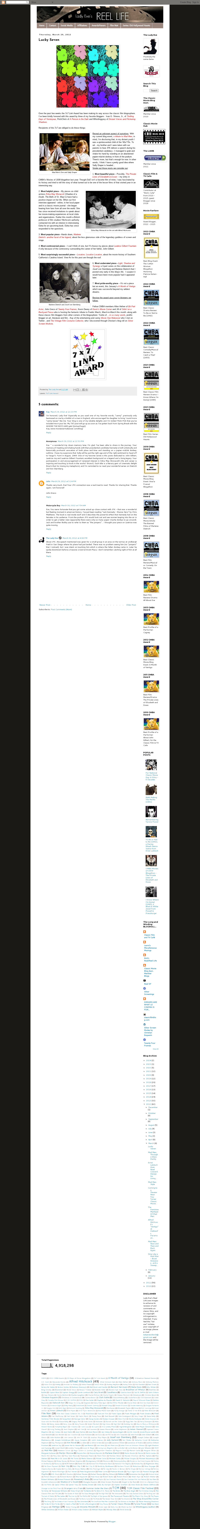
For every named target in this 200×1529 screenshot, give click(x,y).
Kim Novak (72, 1442)
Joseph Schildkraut (62, 1440)
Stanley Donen (87, 1484)
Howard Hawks (46, 1427)
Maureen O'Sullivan (131, 1456)
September (153, 1119)
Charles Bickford (62, 1395)
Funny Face (96, 1416)
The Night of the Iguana (98, 1496)
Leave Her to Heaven (73, 1445)
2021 (149, 1071)
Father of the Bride (134, 1410)
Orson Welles (80, 1469)
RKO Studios (68, 1474)
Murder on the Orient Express (140, 1461)
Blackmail (59, 1389)
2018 (149, 1082)
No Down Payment (51, 1466)
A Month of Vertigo (118, 1378)
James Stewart (136, 1429)
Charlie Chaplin (108, 1395)
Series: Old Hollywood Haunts (136, 25)
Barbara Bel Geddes (48, 1387)
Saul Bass (152, 1479)
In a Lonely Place (109, 1426)
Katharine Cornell (141, 1440)
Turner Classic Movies (120, 1504)
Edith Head (62, 1408)
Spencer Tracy (73, 1484)
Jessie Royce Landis (148, 1432)
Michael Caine (101, 1458)
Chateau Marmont (123, 1395)
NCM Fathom (70, 1463)
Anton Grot (48, 1384)
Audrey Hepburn (113, 1384)
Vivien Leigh (103, 1507)
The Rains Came (84, 1499)
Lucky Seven (152, 1147)
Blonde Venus (71, 1390)
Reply (48, 432)
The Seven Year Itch (110, 1499)
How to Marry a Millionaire (146, 1424)
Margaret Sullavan (48, 1453)
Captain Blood (54, 1392)
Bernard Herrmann (119, 1387)
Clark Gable (104, 1397)
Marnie (140, 1453)
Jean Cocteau (55, 1432)
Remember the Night (137, 1474)
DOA (80, 1400)
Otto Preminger (94, 1469)
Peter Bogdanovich (87, 1471)
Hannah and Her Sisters (114, 1421)
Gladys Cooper (108, 1419)
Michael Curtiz (115, 1458)
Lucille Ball (121, 1448)
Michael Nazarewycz (147, 1458)
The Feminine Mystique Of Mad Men (153, 1211)
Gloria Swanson (150, 1419)
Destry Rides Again (99, 1403)
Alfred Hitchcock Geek (107, 1382)
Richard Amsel (154, 1474)
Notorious (137, 1466)
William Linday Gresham (80, 1509)
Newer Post (44, 605)
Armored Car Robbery (71, 1384)
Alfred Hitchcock (80, 1381)
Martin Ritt (45, 1456)
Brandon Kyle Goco (115, 1390)
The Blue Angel (129, 1491)
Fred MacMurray (57, 1416)
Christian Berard (150, 1395)
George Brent (66, 1419)
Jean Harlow (80, 1432)
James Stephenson (120, 1429)
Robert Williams (47, 1479)
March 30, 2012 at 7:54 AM (73, 505)
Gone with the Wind (48, 1421)
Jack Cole (80, 1429)
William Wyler (97, 1509)
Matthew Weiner (115, 1456)
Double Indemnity (136, 1405)
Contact (52, 25)
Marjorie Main (82, 1453)
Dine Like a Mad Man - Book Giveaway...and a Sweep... (153, 1260)
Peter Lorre (102, 1471)
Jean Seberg (105, 1432)
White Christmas (48, 1509)
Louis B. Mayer (89, 1448)
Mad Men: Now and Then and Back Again (153, 1246)
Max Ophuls (147, 1456)
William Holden (63, 1509)
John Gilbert (147, 1434)
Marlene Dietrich (112, 1453)
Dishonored (80, 1405)
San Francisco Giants (113, 1479)
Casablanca (112, 1392)
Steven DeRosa (149, 1484)
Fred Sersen (71, 1416)
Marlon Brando (130, 1453)
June (150, 1132)
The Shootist (125, 1499)
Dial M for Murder (117, 1403)
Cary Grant (98, 1392)
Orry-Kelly (68, 1469)
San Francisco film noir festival (135, 1479)
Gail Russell (110, 1416)
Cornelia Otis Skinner (55, 1400)
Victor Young (71, 1507)
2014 (149, 1096)
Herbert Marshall (93, 1424)
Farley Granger (119, 1410)
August (151, 1125)
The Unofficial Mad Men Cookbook (103, 1501)
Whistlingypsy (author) (145, 1506)
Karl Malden (126, 1440)
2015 (149, 1093)
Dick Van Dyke (145, 1403)
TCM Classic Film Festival (140, 1488)
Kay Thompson (57, 1442)
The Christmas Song (146, 1491)
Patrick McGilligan (58, 1471)
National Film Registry (123, 1463)
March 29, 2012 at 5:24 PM (63, 481)
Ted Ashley (44, 1491)
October (152, 1113)
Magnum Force (120, 1450)
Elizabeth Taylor (124, 1408)
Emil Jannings (146, 1408)
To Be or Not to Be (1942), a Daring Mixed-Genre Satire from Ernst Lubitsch (152, 845)
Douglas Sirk (50, 1408)
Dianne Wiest (132, 1403)
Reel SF (147, 984)
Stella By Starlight (104, 1484)
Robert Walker (150, 1476)
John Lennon (68, 1437)
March (151, 1143)
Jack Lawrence (92, 1429)
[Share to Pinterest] (86, 389)
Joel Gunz (98, 1434)
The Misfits (83, 1496)
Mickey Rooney (61, 1461)
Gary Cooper (138, 1416)
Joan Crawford (72, 1434)
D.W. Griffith (71, 1400)
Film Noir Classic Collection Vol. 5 (69, 1413)
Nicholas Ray (138, 1463)
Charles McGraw (94, 1395)
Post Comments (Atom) (61, 609)
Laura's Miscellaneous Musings (150, 948)
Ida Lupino (95, 1427)
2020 (149, 1075)
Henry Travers (79, 1424)
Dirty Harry (68, 1405)
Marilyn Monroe (66, 1453)
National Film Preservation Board (100, 1463)
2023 (149, 1064)
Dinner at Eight (55, 1405)
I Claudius (74, 1427)
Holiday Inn (128, 1424)
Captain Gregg (68, 1392)
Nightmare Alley (152, 1463)
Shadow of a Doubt (69, 1482)
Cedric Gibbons (153, 1392)
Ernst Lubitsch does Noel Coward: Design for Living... (153, 1170)
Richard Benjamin (50, 1477)
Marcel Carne (135, 1450)
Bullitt (43, 1392)
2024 (149, 1060)
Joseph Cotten (143, 1437)
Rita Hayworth (81, 1476)
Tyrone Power (140, 1504)
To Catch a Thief (69, 1504)
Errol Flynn (71, 1410)
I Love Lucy (84, 1427)
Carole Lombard (83, 1392)
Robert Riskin (122, 1476)
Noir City (65, 1466)
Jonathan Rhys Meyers (98, 1437)
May (150, 1136)
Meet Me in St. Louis (59, 1458)
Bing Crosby (46, 1389)
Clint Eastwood (145, 1397)
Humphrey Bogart (61, 1427)
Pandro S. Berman (118, 1469)
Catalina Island (126, 1392)
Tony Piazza (104, 1504)
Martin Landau (151, 1453)
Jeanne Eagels (118, 1432)
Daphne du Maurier (104, 1400)
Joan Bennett (46, 1434)
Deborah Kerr (58, 1402)
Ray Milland (110, 1474)
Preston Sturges (149, 1471)
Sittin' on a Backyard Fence (149, 1482)
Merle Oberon (86, 1458)
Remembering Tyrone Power (152, 820)
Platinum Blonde (116, 1471)
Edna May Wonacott (94, 1408)
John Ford (134, 1434)
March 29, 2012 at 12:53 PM (71, 441)
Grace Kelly (63, 1421)
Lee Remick (89, 1445)
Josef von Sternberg (120, 1437)
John (48, 481)
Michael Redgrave (47, 1461)
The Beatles (87, 1491)
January (151, 1275)
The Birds (116, 1491)
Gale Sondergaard (124, 1416)
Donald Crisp (107, 1405)
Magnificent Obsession (104, 1450)
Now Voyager (150, 1466)
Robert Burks (108, 1476)
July (150, 1128)
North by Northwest (106, 1466)
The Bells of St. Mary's (101, 1491)
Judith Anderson (97, 1440)
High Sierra (106, 1424)
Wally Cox (114, 1507)
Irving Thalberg (55, 1429)
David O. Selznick (123, 1400)
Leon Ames (100, 1445)
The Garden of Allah (71, 1493)
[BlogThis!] (77, 389)
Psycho (44, 1474)
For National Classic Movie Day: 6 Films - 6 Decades (152, 776)
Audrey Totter (127, 1384)
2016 (149, 1089)
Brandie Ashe (100, 1389)
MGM (157, 1448)
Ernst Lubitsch (56, 1410)
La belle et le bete (95, 1443)
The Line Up (72, 1496)
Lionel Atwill (60, 1448)
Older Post (131, 605)
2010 (149, 1286)
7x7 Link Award (52, 393)
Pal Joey (106, 1469)
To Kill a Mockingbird (87, 1504)
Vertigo (56, 1506)
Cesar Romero (48, 1395)
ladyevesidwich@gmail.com (150, 1336)
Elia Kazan (111, 1408)
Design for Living (74, 1403)
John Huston (55, 1437)
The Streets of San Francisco (64, 1501)
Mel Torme (74, 1458)
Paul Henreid (72, 1471)
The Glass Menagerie (88, 1493)
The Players (155, 1496)
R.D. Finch (55, 1474)
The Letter (61, 1496)
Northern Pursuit (123, 1466)
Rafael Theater (82, 1474)
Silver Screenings (149, 992)
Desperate (87, 1403)
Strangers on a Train (73, 1488)
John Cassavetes (121, 1434)
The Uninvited (82, 1501)
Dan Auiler (90, 1400)
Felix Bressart (150, 1410)
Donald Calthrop (92, 1405)
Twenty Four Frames (149, 1044)
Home (41, 25)
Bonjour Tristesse (85, 1390)
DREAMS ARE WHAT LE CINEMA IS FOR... (150, 1006)
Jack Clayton (69, 1429)
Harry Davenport (146, 1421)
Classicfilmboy (119, 1397)
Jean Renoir (93, 1432)
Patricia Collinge (144, 1469)
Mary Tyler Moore (70, 1456)
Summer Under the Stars (97, 1488)
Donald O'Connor (121, 1405)
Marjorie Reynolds (96, 1453)
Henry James (54, 1424)
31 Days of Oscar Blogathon (78, 1378)
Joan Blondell (59, 1434)
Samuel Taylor (98, 1479)
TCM (115, 1488)
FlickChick (90, 1413)
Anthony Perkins (152, 1382)
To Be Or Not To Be (52, 1504)
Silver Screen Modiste (109, 1482)
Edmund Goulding (75, 1408)
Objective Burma (47, 1469)
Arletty (57, 1384)
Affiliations (82, 25)
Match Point (101, 1456)
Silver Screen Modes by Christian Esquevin (150, 1031)
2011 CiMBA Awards (56, 1378)
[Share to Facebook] (83, 389)
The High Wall (103, 1493)
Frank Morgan (130, 1413)
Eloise (136, 1408)
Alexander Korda (59, 1382)
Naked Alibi (82, 1463)
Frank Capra (116, 1413)
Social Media (67, 25)
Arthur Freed (86, 1384)
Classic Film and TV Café (149, 936)
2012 (149, 1104)
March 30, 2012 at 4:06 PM (74, 538)
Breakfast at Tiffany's (135, 1389)
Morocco (106, 1461)
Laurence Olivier (118, 1442)
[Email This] (74, 389)
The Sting (47, 1501)
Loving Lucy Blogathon (106, 1448)
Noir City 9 (77, 1466)
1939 (43, 1378)
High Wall (117, 1424)
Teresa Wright (75, 1491)
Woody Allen (111, 1509)
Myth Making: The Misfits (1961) (151, 799)
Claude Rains (132, 1397)
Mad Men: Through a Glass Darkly (153, 1155)
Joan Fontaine (86, 1434)
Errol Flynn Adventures (87, 1410)
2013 (149, 1100)
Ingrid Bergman (125, 1426)
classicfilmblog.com (150, 1018)
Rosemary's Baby (82, 1479)
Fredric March (83, 1416)
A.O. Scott (45, 1382)
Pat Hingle (131, 1469)
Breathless (152, 1390)
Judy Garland (112, 1440)
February (152, 1269)
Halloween (99, 1421)
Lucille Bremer (133, 1448)
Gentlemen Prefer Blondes (50, 1419)
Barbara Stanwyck (79, 1387)
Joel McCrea (109, 1434)
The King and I (151, 1493)
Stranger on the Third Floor (51, 1488)
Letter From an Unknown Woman (133, 1445)
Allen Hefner (123, 1382)
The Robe (96, 1499)
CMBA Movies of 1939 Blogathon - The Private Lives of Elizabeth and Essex (152, 875)
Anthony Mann (137, 1382)
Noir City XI (90, 1466)
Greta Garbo (88, 1421)
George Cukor (79, 1419)
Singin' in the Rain (129, 1482)
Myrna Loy (58, 1463)
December (153, 1107)
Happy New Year (131, 1421)
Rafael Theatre (96, 1474)
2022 (149, 1067)
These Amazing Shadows (149, 1501)
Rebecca (122, 1474)
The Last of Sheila (47, 1496)
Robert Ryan (136, 1477)
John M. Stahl (82, 1437)
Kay (48, 411)
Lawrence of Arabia (135, 1442)
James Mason (105, 1429)
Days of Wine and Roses (141, 1400)
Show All (156, 1049)
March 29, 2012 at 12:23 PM (63, 411)
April (150, 1139)
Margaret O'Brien (150, 1450)
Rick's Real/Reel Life (150, 959)
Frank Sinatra (145, 1413)
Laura (106, 1442)
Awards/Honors (98, 25)
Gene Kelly (151, 1416)
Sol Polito (47, 1484)
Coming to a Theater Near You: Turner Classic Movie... (152, 1195)
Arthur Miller (99, 1384)
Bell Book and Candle (98, 1387)
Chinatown (137, 1395)
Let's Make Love (112, 1445)
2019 (149, 1078)
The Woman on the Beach (127, 1501)
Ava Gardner (140, 1384)
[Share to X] (80, 389)
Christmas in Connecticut (71, 1397)
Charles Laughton (78, 1395)
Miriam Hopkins (76, 1461)
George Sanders (94, 1419)
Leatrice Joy (56, 1445)
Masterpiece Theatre (87, 1456)
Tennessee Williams (59, 1491)
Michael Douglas (130, 1458)
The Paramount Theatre (119, 1496)
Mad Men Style (152, 1183)
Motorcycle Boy (120, 1461)
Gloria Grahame (135, 1419)
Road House (95, 1477)
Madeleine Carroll (64, 1450)
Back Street (152, 1384)
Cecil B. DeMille (139, 1392)
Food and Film (103, 1413)
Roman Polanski (64, 1479)
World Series (124, 1509)
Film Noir (114, 25)
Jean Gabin (67, 1432)
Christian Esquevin (49, 1397)
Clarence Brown (90, 1397)
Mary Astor (57, 1456)
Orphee (58, 1469)
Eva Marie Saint (104, 1410)
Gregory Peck (76, 1421)
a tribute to (122, 136)
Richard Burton (66, 1476)
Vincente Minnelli (87, 1506)
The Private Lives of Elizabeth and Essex (60, 1499)
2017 (149, 1086)
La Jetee (83, 1442)
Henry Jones (67, 1424)
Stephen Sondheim (121, 1484)
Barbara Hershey (63, 1387)
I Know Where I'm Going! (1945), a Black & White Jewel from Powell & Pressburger (152, 906)
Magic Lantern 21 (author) (83, 1450)
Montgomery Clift (93, 1461)
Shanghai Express (90, 1482)
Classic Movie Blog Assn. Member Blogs (150, 972)
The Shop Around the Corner (146, 1498)
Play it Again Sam (133, 1471)
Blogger (112, 1521)
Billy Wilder (151, 1387)
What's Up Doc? (126, 1507)
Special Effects (60, 1484)
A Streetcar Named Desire (145, 1378)
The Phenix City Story (140, 1496)
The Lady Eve (52, 538)
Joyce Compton (81, 1440)
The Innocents (117, 1493)
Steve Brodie (135, 1484)
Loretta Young (74, 1448)
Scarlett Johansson (49, 1482)
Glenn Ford (122, 1419)
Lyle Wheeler (146, 1448)
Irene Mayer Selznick (143, 1426)
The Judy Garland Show (134, 1493)
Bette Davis (136, 1387)
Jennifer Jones (132, 1432)
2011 (149, 1282)
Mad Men (48, 1450)
